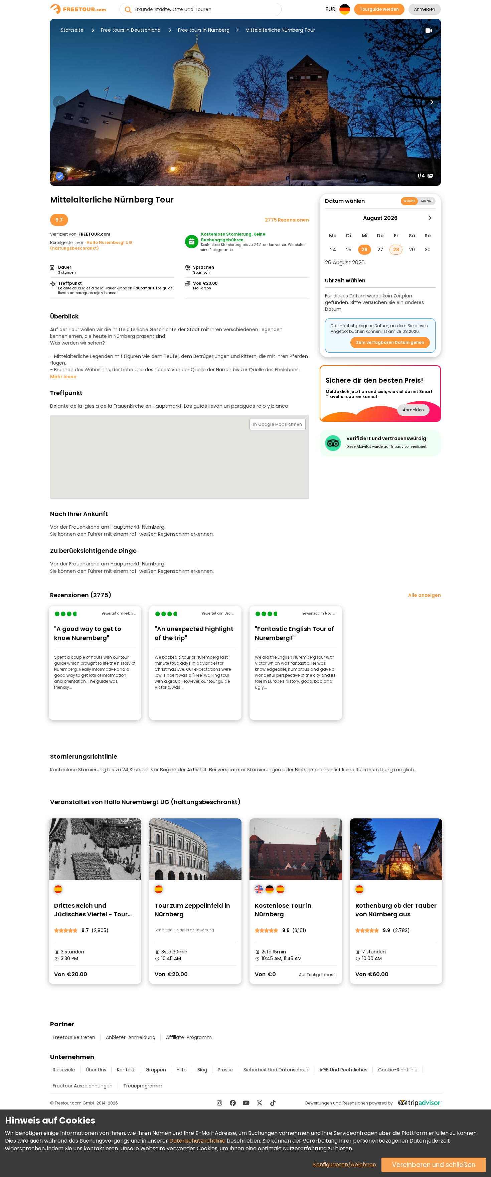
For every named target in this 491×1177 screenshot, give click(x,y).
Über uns (96, 1069)
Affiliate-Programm (189, 1037)
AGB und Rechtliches (343, 1069)
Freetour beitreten (74, 1037)
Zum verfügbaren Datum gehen (390, 342)
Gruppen (156, 1069)
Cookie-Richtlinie (398, 1069)
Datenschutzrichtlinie (197, 1141)
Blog (202, 1069)
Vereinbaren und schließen (433, 1164)
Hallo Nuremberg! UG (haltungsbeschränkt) (91, 245)
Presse (225, 1069)
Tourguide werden (379, 9)
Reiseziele (64, 1069)
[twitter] (260, 1103)
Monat (427, 201)
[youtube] (246, 1103)
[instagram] (219, 1103)
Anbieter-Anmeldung (130, 1037)
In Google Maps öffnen (277, 424)
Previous (59, 102)
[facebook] (233, 1103)
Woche (409, 201)
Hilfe (182, 1069)
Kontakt (126, 1069)
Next (431, 102)
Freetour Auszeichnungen (83, 1085)
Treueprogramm (142, 1085)
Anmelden (424, 9)
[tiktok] (273, 1103)
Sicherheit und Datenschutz (276, 1069)
